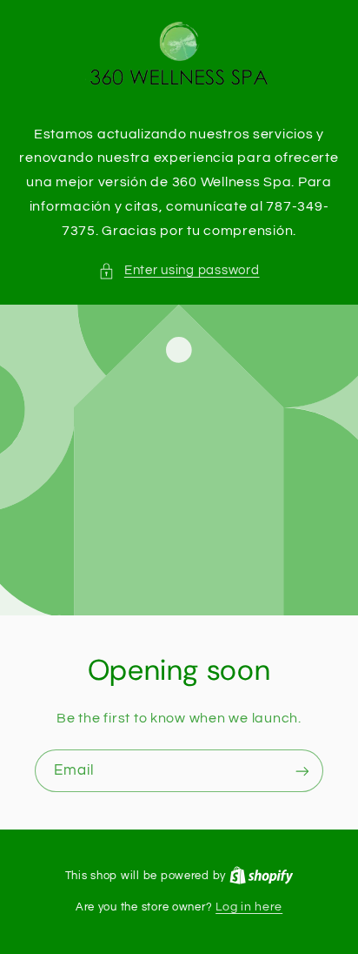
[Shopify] (261, 876)
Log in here (248, 907)
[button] (178, 270)
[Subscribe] (302, 771)
